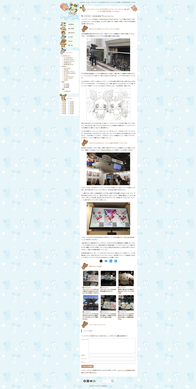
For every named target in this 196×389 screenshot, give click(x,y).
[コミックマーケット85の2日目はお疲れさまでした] (108, 285)
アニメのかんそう (68, 57)
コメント (84, 339)
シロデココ (82, 2)
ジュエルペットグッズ (69, 61)
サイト (83, 362)
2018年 (64, 108)
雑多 (63, 89)
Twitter (101, 261)
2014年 (64, 112)
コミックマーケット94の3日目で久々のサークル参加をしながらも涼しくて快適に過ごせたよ (126, 316)
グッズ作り (66, 84)
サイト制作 (66, 85)
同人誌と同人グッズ (68, 64)
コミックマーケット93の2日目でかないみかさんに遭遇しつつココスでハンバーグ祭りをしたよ (90, 316)
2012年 (64, 113)
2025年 (72, 102)
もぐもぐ (66, 80)
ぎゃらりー (71, 33)
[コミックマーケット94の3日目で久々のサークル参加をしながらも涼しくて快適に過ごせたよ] (126, 310)
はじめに (71, 24)
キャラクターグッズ (68, 59)
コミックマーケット (109, 16)
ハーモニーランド (68, 78)
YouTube (91, 381)
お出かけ (64, 66)
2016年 (64, 110)
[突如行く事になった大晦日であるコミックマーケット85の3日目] (126, 285)
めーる (70, 45)
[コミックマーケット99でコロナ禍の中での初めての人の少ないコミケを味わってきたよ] (90, 285)
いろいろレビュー (66, 56)
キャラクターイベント (69, 71)
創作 (95, 16)
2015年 (72, 110)
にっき (70, 37)
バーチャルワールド (68, 76)
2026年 (64, 102)
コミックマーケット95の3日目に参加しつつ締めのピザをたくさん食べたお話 (108, 315)
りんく (70, 41)
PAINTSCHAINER (105, 150)
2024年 (64, 103)
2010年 (72, 113)
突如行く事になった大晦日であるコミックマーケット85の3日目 (126, 291)
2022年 (64, 105)
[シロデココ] (69, 10)
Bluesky (111, 261)
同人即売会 (98, 16)
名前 (83, 355)
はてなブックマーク (116, 261)
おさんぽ (66, 70)
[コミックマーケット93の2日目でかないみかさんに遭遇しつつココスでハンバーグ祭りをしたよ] (90, 310)
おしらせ (71, 28)
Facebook (106, 261)
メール (84, 359)
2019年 (72, 107)
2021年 (72, 105)
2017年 (72, 108)
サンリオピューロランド (70, 73)
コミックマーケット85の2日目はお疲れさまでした (108, 290)
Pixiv (88, 381)
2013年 (72, 112)
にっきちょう (67, 91)
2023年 (72, 103)
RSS (94, 381)
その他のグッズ (67, 62)
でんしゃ (66, 75)
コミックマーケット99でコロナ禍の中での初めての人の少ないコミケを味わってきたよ (91, 291)
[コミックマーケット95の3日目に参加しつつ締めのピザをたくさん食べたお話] (108, 310)
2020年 (64, 107)
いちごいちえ (67, 68)
